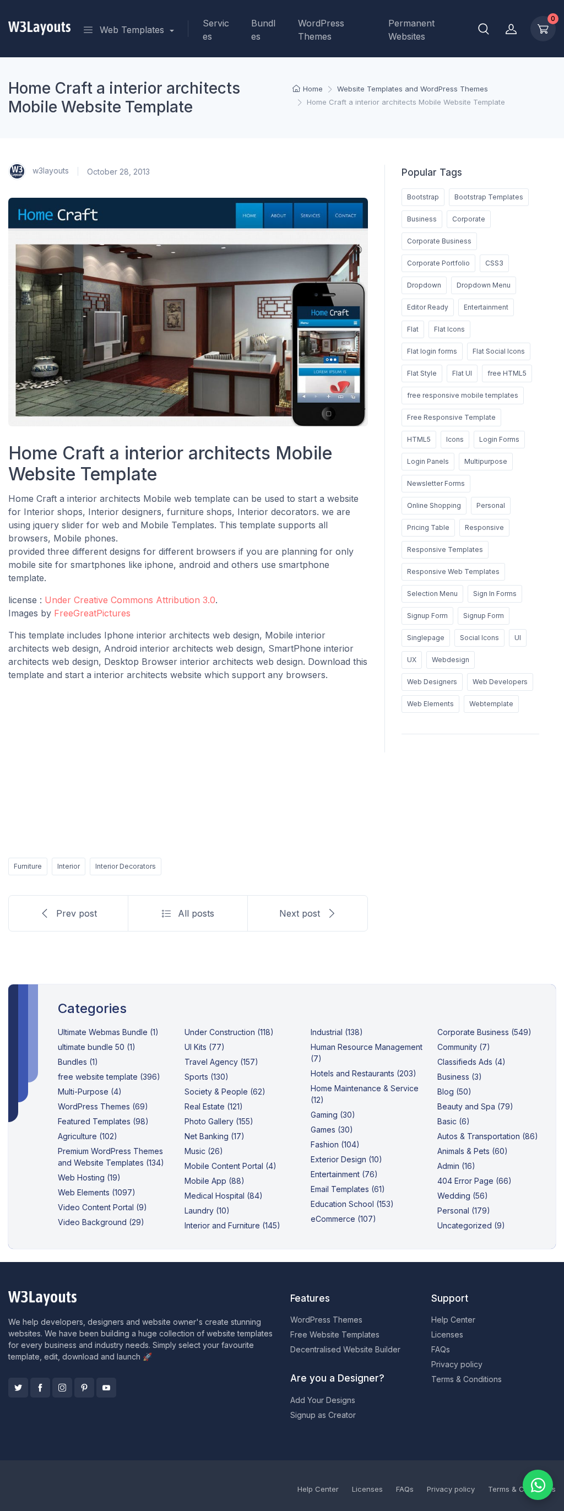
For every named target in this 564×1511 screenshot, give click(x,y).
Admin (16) (456, 1166)
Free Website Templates (334, 1334)
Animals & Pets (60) (472, 1151)
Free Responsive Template (451, 417)
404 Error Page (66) (474, 1180)
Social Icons (479, 637)
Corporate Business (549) (484, 1032)
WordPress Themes (321, 30)
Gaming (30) (333, 1114)
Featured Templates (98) (103, 1121)
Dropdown (424, 285)
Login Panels (428, 461)
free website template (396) (109, 1076)
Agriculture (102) (87, 1136)
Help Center (453, 1319)
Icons (455, 439)
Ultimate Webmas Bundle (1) (108, 1032)
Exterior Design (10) (346, 1159)
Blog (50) (454, 1091)
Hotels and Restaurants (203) (363, 1073)
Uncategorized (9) (471, 1225)
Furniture (28, 866)
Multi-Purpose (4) (90, 1091)
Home (313, 88)
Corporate (468, 219)
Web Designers (432, 682)
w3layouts (49, 170)
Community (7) (463, 1047)
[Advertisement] (188, 767)
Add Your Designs (322, 1400)
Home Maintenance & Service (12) (365, 1094)
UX (411, 660)
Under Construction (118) (229, 1032)
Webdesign (450, 660)
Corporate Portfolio (438, 263)
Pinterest (84, 1388)
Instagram (62, 1388)
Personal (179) (463, 1210)
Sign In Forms (495, 593)
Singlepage (425, 637)
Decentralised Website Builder (345, 1349)
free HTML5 (507, 373)
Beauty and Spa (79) (475, 1106)
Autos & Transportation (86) (487, 1136)
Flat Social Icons (499, 351)
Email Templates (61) (348, 1189)
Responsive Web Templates (453, 571)
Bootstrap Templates (488, 197)
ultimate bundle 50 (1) (96, 1047)
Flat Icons (449, 329)
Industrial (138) (337, 1032)
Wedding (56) (462, 1195)
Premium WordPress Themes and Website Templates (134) (111, 1156)
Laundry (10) (207, 1210)
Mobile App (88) (215, 1180)
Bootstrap (423, 197)
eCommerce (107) (343, 1218)
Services (216, 30)
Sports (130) (207, 1076)
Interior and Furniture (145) (232, 1225)
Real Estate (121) (214, 1106)
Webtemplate (491, 704)
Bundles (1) (78, 1061)
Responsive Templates (445, 549)
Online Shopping (434, 505)
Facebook (40, 1388)
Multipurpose (485, 461)
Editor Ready (427, 307)
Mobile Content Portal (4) (230, 1166)
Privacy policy (456, 1364)
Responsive (484, 527)
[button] (483, 28)
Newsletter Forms (436, 483)
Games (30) (332, 1129)
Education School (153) (352, 1204)
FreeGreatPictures (92, 613)
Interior (68, 866)
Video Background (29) (101, 1222)
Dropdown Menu (484, 285)
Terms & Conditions (466, 1379)
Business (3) (459, 1076)
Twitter (18, 1388)
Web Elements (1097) (96, 1192)
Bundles (263, 30)
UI (517, 637)
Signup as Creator (323, 1415)
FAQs (440, 1349)
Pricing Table (428, 527)
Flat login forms (432, 351)
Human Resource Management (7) (366, 1052)
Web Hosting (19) (89, 1177)
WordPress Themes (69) (103, 1106)
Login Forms (499, 439)
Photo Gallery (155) (219, 1121)
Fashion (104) (335, 1144)
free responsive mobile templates (462, 395)
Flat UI (462, 373)
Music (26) (204, 1151)
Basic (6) (453, 1121)
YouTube (106, 1388)
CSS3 (494, 263)
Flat (413, 329)
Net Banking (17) (215, 1136)
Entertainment (486, 307)
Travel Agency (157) (221, 1061)
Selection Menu (432, 593)
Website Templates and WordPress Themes (412, 88)
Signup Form (427, 615)
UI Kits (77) (205, 1047)
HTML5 (419, 439)
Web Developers (500, 682)
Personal (490, 505)
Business (422, 219)
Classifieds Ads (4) (471, 1061)
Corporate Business (439, 241)
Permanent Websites (411, 30)
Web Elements (430, 704)
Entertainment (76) (344, 1174)
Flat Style (422, 373)
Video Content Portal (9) (102, 1207)
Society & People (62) (225, 1091)
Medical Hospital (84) (224, 1195)
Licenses (447, 1334)
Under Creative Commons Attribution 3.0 (130, 599)
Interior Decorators (125, 866)
